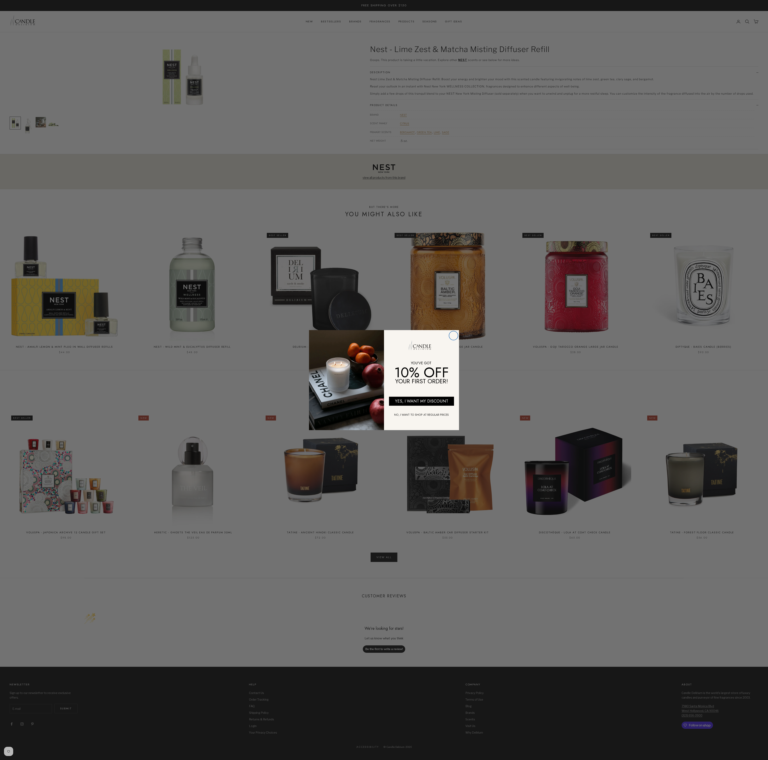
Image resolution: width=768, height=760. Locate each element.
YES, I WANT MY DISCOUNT (421, 401)
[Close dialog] (453, 335)
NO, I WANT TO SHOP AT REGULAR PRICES (421, 415)
